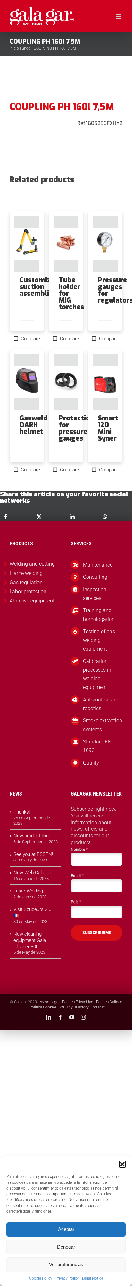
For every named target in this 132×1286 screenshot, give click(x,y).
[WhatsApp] (105, 516)
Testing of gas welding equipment (99, 640)
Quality (91, 763)
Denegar (66, 1246)
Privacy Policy (67, 1278)
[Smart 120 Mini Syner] (105, 382)
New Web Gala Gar (33, 872)
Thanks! (21, 812)
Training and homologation (99, 614)
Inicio (14, 48)
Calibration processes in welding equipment (97, 674)
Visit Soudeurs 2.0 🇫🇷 (32, 913)
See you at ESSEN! (33, 854)
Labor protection (28, 591)
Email (77, 875)
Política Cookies (43, 1007)
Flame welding (26, 573)
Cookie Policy (40, 1278)
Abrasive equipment (32, 601)
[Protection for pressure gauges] (66, 382)
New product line (31, 836)
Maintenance (97, 565)
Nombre (79, 849)
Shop (26, 48)
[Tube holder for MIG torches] (66, 244)
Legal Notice (92, 1278)
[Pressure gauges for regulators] (105, 244)
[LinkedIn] (72, 516)
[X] (39, 516)
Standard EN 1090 (97, 746)
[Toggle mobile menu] (119, 16)
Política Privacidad (77, 1002)
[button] (122, 1164)
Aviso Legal (49, 1002)
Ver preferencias (66, 1264)
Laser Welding (28, 891)
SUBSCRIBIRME (96, 932)
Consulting (95, 577)
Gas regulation (26, 582)
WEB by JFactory (74, 1007)
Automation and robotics (101, 704)
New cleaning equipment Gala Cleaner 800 (29, 940)
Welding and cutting (32, 564)
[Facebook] (6, 516)
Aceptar (66, 1229)
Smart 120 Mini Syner (108, 428)
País (76, 901)
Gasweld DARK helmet (33, 425)
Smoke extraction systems (102, 725)
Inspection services (94, 593)
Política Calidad (109, 1002)
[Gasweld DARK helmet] (26, 382)
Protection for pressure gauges (76, 428)
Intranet (98, 1007)
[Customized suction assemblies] (26, 244)
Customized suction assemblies (39, 287)
